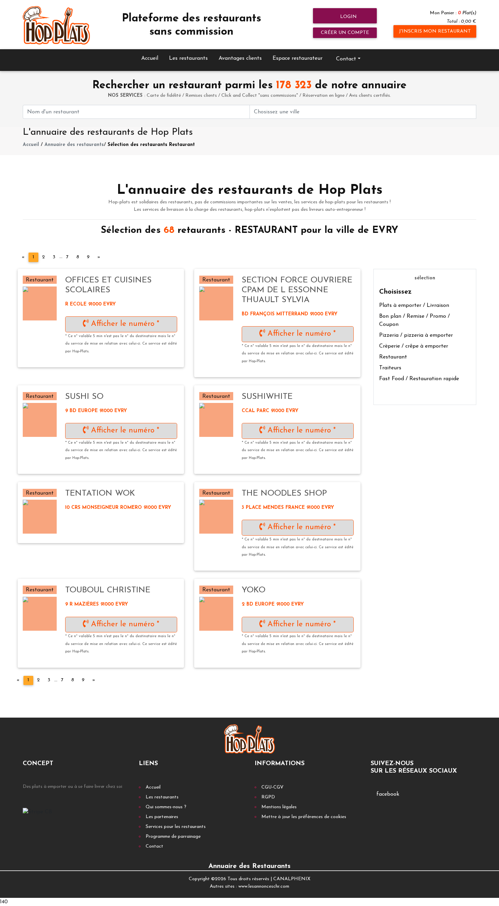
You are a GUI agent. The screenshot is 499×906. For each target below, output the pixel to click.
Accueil (149, 58)
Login (348, 16)
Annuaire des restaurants (74, 144)
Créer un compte (345, 32)
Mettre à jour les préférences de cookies (303, 816)
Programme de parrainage (173, 836)
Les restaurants (188, 58)
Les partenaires (162, 816)
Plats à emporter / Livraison (414, 305)
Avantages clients (240, 58)
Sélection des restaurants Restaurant (151, 144)
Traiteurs (390, 368)
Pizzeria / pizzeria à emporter (416, 335)
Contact (154, 846)
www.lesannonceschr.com (263, 886)
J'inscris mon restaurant (435, 31)
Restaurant (393, 357)
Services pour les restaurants (176, 826)
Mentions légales (279, 807)
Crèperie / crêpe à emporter (413, 346)
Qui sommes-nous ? (166, 807)
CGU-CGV (272, 787)
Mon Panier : (453, 13)
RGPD (268, 797)
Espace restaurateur (297, 58)
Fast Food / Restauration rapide (419, 379)
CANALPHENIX (291, 879)
